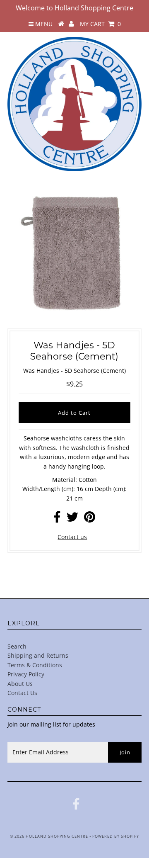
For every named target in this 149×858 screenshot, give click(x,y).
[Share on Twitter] (72, 519)
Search (16, 646)
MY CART (100, 24)
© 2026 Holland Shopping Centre (49, 836)
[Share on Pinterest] (89, 519)
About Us (20, 684)
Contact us (72, 537)
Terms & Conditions (34, 665)
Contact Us (22, 693)
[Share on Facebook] (57, 519)
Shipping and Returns (37, 655)
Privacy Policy (25, 674)
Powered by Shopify (115, 836)
